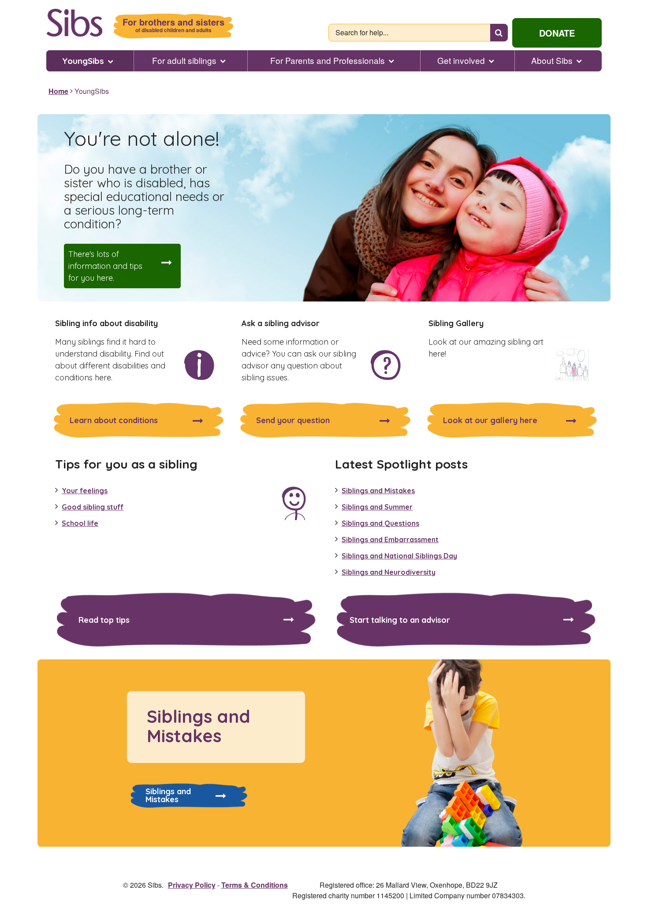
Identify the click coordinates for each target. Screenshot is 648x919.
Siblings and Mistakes (378, 490)
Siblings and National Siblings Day (399, 555)
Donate (557, 32)
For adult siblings (184, 60)
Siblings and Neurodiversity (389, 572)
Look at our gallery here (490, 420)
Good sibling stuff (92, 506)
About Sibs (552, 60)
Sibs (74, 23)
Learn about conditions (114, 420)
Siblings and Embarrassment (390, 539)
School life (80, 523)
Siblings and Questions (380, 523)
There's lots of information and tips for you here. (105, 266)
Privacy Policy (192, 885)
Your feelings (85, 490)
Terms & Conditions (254, 885)
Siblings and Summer (377, 506)
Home (58, 91)
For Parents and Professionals (327, 60)
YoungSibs (83, 60)
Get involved (461, 60)
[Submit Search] (499, 32)
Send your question (293, 420)
